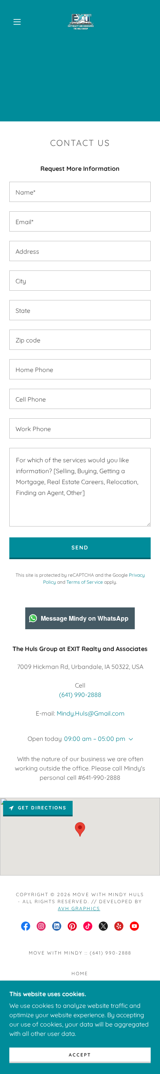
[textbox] (80, 192)
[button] (17, 22)
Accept (80, 1055)
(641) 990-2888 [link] (80, 694)
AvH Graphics (79, 908)
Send (80, 547)
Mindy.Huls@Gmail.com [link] (91, 713)
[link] (80, 21)
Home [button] (79, 973)
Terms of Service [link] (84, 582)
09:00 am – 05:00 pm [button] (94, 738)
